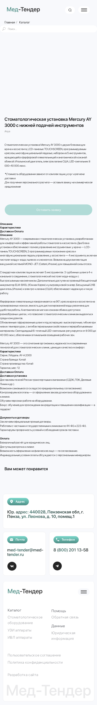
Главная (10, 22)
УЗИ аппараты (20, 630)
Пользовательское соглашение (34, 655)
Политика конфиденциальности (35, 662)
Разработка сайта (23, 675)
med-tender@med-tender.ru (25, 552)
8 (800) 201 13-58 (70, 550)
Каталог (24, 22)
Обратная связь (65, 617)
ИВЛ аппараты (20, 637)
